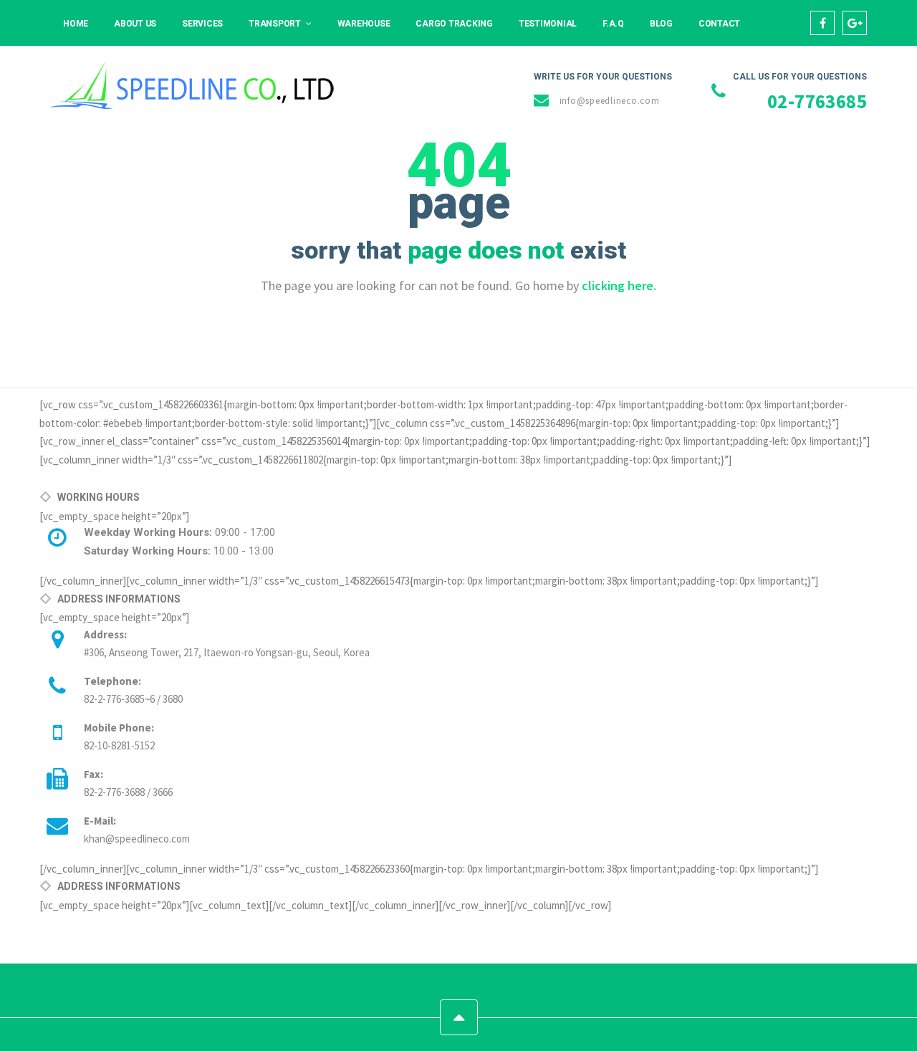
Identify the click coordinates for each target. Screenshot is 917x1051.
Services (202, 24)
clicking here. (619, 285)
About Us (135, 24)
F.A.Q (613, 24)
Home (75, 24)
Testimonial (548, 24)
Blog (661, 24)
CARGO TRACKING (454, 24)
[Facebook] (822, 23)
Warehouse (363, 24)
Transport (275, 24)
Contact (719, 24)
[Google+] (854, 23)
